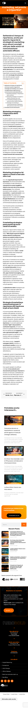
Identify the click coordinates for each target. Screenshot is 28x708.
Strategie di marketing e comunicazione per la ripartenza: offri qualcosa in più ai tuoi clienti (15, 104)
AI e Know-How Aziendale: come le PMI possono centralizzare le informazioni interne (13, 461)
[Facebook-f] (5, 681)
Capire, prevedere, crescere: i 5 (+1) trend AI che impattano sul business (18, 558)
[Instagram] (8, 681)
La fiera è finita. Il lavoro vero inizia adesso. (17, 549)
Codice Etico (22, 694)
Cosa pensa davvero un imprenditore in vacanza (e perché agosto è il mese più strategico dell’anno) (17, 533)
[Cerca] (23, 525)
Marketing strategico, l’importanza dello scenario (15, 94)
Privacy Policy (6, 694)
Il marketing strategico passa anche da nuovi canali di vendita (14, 100)
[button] (25, 3)
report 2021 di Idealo (15, 230)
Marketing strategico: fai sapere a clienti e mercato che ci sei (15, 97)
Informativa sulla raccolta (9, 699)
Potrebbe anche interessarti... (12, 107)
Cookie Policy (14, 694)
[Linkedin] (2, 681)
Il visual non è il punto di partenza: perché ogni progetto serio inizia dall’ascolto (16, 567)
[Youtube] (12, 681)
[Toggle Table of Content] (22, 83)
